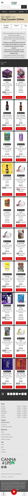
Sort (24, 494)
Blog (2, 447)
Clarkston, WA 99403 (6, 426)
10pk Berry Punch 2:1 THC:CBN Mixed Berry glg (20, 85)
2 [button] (8, 394)
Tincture (16, 25)
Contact (3, 449)
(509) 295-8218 (5, 422)
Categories (8, 17)
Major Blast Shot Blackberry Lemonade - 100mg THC (7, 377)
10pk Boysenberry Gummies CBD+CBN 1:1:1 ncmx (7, 85)
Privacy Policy (4, 477)
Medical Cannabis (5, 439)
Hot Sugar (7, 276)
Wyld (7, 82)
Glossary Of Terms (5, 434)
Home (2, 17)
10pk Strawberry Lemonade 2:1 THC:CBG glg (7, 215)
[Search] (24, 7)
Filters (3, 494)
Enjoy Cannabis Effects (7, 437)
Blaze (20, 146)
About (2, 444)
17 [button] (22, 394)
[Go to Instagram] (5, 467)
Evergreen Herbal (7, 373)
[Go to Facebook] (2, 467)
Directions (3, 452)
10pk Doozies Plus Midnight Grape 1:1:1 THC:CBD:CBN (7, 311)
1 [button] (5, 394)
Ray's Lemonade (7, 115)
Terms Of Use (10, 477)
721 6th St (4, 425)
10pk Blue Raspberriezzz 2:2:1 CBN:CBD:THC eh (21, 311)
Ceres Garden (20, 243)
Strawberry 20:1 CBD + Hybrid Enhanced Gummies (21, 181)
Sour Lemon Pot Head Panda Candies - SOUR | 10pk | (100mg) (7, 279)
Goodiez (21, 82)
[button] (2, 2)
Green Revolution (7, 307)
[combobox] (11, 7)
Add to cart (8, 97)
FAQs (2, 432)
